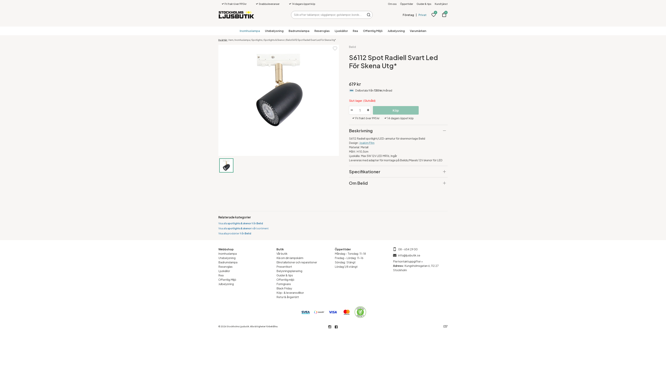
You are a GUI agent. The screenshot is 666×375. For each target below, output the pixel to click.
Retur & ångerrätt (287, 297)
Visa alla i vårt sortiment (243, 228)
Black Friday (284, 288)
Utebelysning (274, 31)
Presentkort (284, 266)
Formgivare (283, 284)
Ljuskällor (341, 31)
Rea (355, 31)
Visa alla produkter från (234, 233)
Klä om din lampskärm (289, 258)
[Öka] (368, 110)
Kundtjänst (441, 3)
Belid (352, 47)
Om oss (392, 3)
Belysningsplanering (289, 271)
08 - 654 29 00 (408, 249)
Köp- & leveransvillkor (290, 292)
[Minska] (352, 110)
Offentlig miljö (285, 279)
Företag (408, 15)
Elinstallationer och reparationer (296, 262)
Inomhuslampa (250, 31)
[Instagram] (329, 327)
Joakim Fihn (366, 143)
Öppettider (406, 3)
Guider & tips (424, 3)
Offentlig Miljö (373, 31)
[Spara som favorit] (335, 48)
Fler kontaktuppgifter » (408, 261)
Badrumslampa (299, 31)
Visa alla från (240, 223)
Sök (369, 15)
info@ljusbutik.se (409, 255)
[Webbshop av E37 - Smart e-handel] (445, 326)
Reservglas (322, 31)
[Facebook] (336, 327)
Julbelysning (396, 31)
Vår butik (281, 253)
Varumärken (418, 31)
